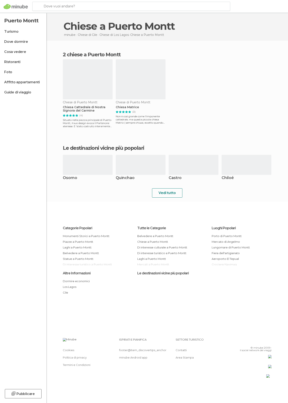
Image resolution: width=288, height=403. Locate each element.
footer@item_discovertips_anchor (142, 350)
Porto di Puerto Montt (227, 236)
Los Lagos (69, 286)
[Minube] (16, 6)
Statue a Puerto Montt (78, 258)
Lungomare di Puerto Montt (231, 247)
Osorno (70, 178)
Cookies (68, 350)
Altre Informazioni (76, 273)
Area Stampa (185, 357)
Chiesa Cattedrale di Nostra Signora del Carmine (84, 109)
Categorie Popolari (77, 228)
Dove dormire (16, 42)
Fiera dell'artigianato (226, 253)
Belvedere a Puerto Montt (81, 253)
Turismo (11, 32)
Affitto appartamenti (22, 82)
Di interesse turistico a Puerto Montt (161, 253)
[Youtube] (268, 341)
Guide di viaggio (17, 92)
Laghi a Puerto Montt (77, 247)
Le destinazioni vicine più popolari (103, 148)
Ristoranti (12, 62)
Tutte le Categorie (151, 228)
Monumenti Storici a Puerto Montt (86, 236)
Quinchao (125, 178)
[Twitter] (254, 341)
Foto (8, 72)
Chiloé (228, 178)
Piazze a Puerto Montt (78, 241)
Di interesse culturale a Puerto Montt (162, 247)
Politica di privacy (75, 357)
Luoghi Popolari (224, 228)
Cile (65, 292)
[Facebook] (247, 341)
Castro (175, 178)
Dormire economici (76, 281)
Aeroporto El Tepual (225, 258)
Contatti (181, 350)
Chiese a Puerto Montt (152, 241)
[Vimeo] (261, 341)
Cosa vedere (15, 52)
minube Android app (133, 357)
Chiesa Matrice (127, 107)
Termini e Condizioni (76, 365)
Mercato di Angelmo (226, 241)
